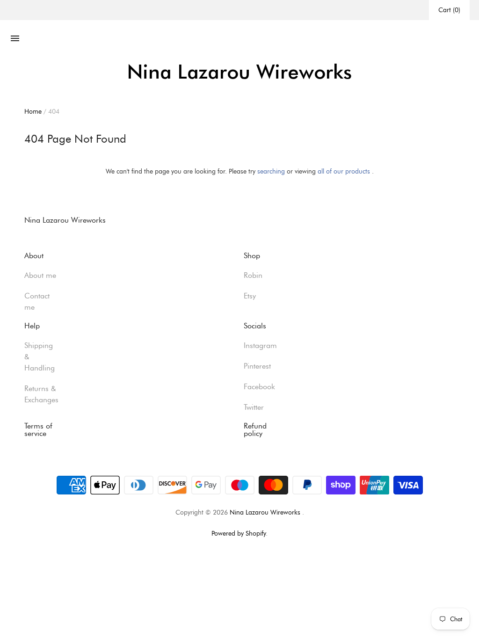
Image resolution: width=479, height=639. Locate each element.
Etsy (250, 295)
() (449, 10)
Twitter (254, 407)
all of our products (344, 171)
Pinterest (257, 366)
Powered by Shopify (238, 533)
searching (271, 171)
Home (33, 111)
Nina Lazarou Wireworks (265, 512)
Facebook (259, 386)
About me (40, 275)
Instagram (260, 345)
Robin (253, 275)
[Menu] (15, 39)
